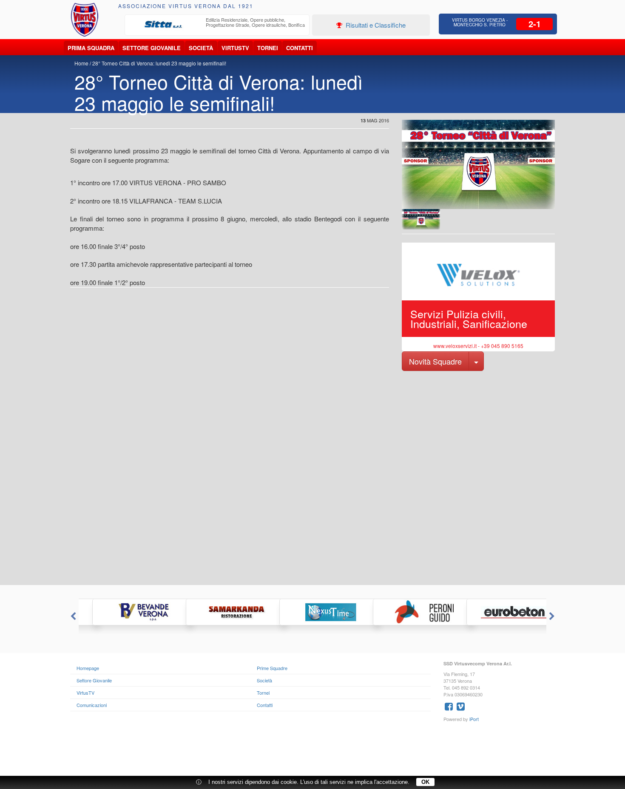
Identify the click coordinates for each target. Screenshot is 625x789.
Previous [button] (72, 616)
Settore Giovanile (151, 48)
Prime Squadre (272, 668)
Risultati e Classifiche (375, 24)
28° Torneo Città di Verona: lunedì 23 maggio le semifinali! (159, 63)
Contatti (299, 48)
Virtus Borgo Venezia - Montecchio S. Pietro (480, 22)
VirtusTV (235, 48)
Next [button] (552, 616)
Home (81, 63)
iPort (474, 718)
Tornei (267, 48)
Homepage (88, 668)
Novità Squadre (435, 361)
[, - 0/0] (421, 219)
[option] (217, 24)
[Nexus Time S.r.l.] (312, 612)
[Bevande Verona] (125, 612)
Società (201, 48)
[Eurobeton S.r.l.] (499, 612)
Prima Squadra (91, 48)
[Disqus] (312, 477)
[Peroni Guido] (406, 612)
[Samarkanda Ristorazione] (219, 612)
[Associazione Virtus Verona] (84, 20)
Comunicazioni (92, 704)
